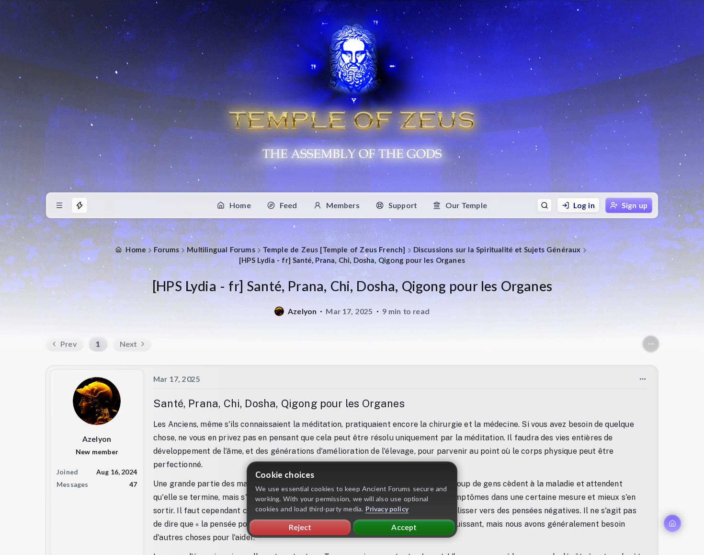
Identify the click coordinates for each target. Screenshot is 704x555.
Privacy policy (387, 509)
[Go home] (672, 523)
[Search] (544, 205)
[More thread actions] (651, 344)
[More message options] (642, 379)
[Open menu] (59, 205)
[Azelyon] (279, 311)
